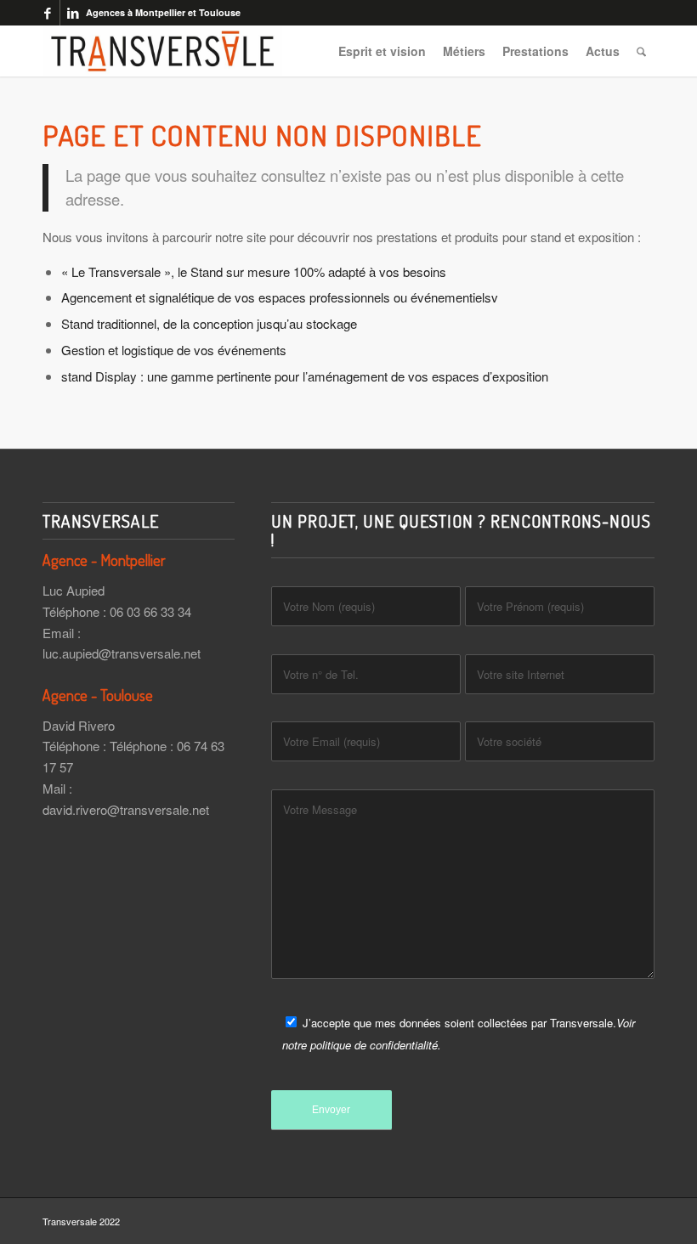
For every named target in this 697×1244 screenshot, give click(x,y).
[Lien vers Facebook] (47, 12)
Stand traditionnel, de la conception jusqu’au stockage (209, 323)
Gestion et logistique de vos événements (173, 350)
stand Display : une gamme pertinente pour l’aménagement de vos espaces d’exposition (304, 376)
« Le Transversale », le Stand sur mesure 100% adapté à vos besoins (253, 271)
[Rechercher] (641, 50)
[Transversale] (162, 50)
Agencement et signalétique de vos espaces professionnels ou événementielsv (279, 297)
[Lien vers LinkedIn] (73, 12)
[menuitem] (382, 50)
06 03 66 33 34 (150, 611)
